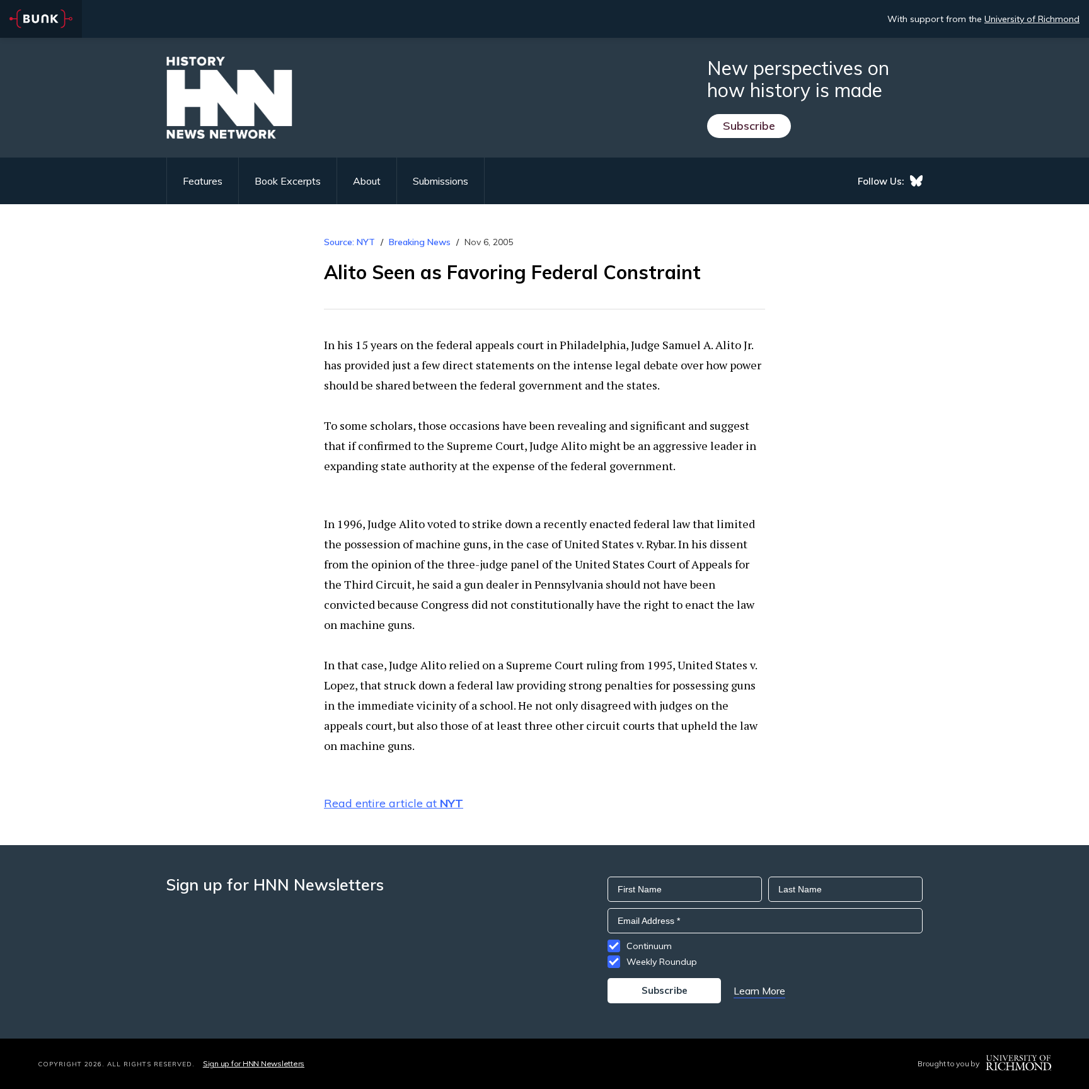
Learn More (759, 990)
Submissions (440, 181)
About (367, 181)
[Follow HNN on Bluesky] (916, 181)
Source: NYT (349, 242)
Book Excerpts (288, 181)
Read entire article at (393, 803)
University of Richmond (1032, 19)
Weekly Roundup (661, 961)
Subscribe (749, 125)
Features (202, 181)
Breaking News (420, 242)
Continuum (649, 946)
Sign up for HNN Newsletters (253, 1063)
